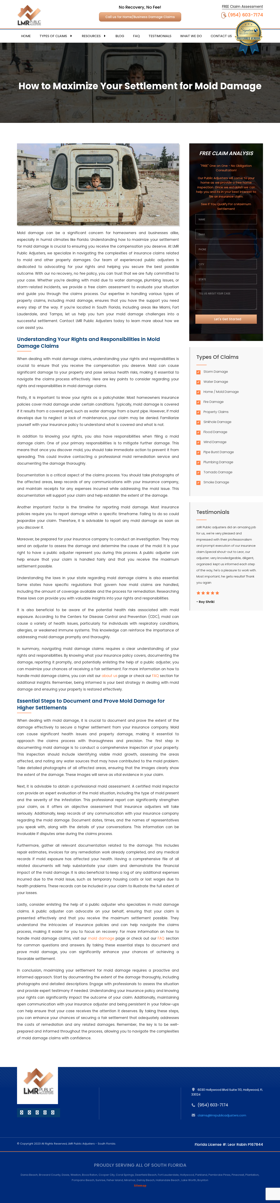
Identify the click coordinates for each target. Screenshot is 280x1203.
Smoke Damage (216, 482)
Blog (119, 36)
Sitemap (140, 1185)
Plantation (252, 1175)
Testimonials (160, 36)
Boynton (202, 1180)
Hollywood (187, 1175)
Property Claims (216, 411)
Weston (76, 1175)
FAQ (136, 36)
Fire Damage (214, 401)
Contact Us (221, 36)
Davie (65, 1175)
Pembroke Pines (219, 1175)
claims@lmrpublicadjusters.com (222, 1115)
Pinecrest (238, 1175)
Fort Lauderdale (168, 1175)
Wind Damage (215, 442)
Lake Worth (188, 1180)
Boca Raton (89, 1175)
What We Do (191, 36)
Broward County (49, 1175)
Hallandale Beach (168, 1180)
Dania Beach (29, 1175)
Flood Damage (215, 432)
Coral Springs (125, 1175)
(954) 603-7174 (245, 15)
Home (26, 36)
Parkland (201, 1175)
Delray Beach (146, 1180)
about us (109, 675)
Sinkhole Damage (217, 422)
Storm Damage (216, 371)
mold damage (101, 938)
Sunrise (100, 1180)
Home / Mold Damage (221, 391)
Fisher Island (115, 1180)
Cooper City (107, 1175)
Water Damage (216, 381)
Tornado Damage (218, 472)
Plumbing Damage (218, 462)
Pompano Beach (83, 1180)
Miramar (129, 1180)
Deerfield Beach (146, 1175)
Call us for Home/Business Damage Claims (140, 17)
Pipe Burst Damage (219, 452)
